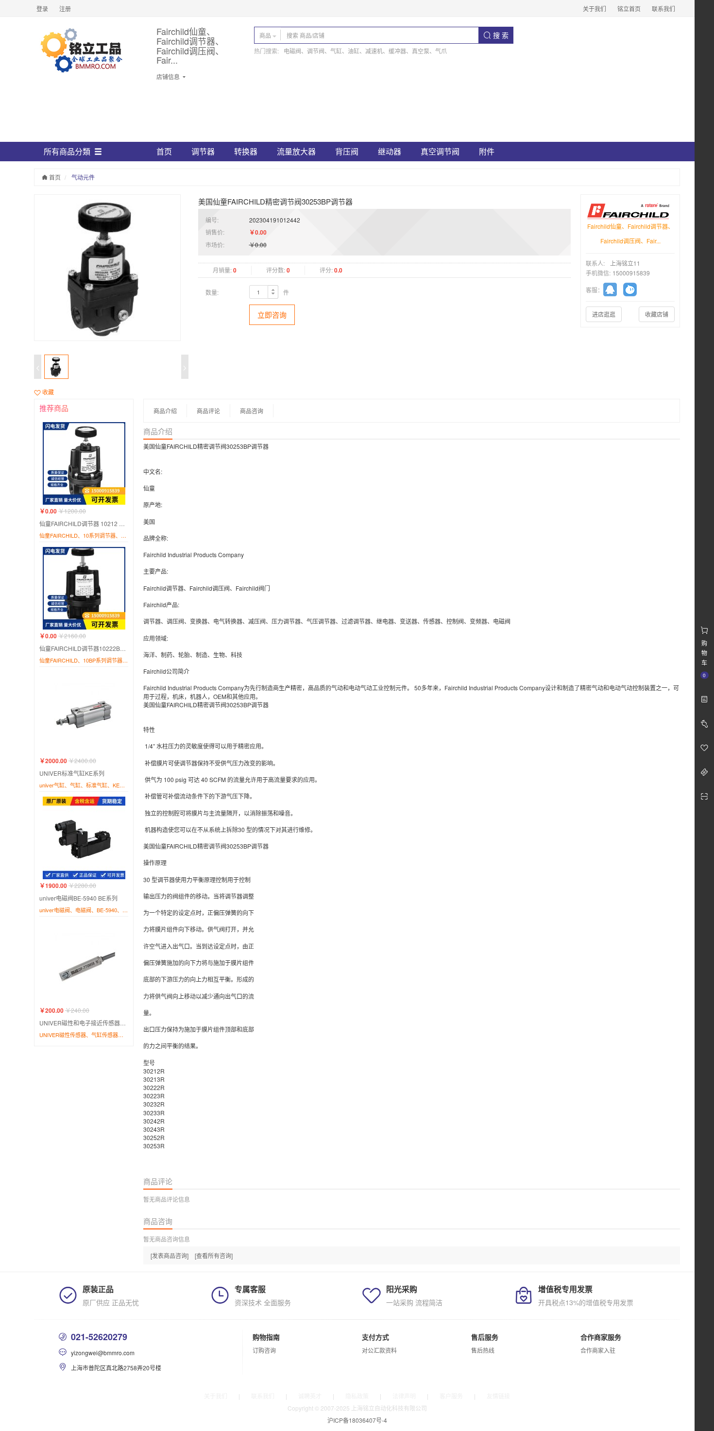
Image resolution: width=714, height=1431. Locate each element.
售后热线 (482, 1350)
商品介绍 (165, 411)
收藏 (47, 392)
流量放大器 (296, 151)
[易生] (632, 291)
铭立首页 (629, 8)
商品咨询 (251, 411)
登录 (42, 8)
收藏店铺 (656, 314)
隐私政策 (357, 1396)
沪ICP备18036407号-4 (357, 1420)
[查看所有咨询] (214, 1255)
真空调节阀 (440, 151)
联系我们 (663, 8)
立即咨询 (272, 314)
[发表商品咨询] (169, 1255)
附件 (486, 151)
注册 (65, 8)
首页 (164, 151)
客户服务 (451, 1396)
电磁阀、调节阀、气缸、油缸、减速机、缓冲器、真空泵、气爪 (365, 51)
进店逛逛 (603, 314)
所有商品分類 (67, 151)
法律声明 (404, 1396)
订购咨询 (264, 1350)
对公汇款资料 (379, 1350)
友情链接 (498, 1396)
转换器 (245, 151)
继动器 (389, 151)
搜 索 (500, 35)
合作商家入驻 (597, 1350)
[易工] (613, 291)
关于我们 (594, 8)
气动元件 (83, 177)
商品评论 (208, 411)
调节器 (203, 151)
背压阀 (346, 151)
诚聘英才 (310, 1396)
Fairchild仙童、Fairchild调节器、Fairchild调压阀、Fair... (190, 46)
